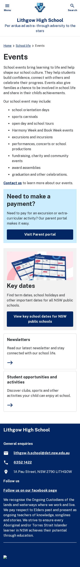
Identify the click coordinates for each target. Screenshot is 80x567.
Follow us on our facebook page (30, 490)
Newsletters (18, 339)
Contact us (12, 183)
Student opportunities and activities (32, 379)
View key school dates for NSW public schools (40, 319)
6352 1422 (23, 462)
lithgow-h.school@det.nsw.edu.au (42, 453)
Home (7, 45)
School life (23, 45)
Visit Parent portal (40, 234)
